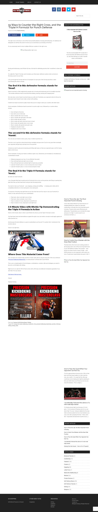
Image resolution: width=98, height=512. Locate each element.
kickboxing (25, 324)
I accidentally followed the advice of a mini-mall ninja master (77, 403)
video (17, 325)
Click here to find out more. (15, 274)
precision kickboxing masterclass (44, 324)
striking (9, 325)
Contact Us (74, 502)
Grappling (66, 467)
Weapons (66, 489)
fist (18, 324)
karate (20, 324)
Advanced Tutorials (69, 456)
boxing (15, 324)
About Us (74, 498)
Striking (29, 322)
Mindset (66, 475)
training (13, 325)
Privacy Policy (75, 500)
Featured (15, 322)
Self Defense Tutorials (21, 10)
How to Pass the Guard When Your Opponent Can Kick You (75, 369)
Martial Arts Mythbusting (70, 472)
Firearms (66, 464)
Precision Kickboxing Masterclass (17, 259)
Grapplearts (32, 502)
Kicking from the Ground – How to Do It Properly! (76, 446)
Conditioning (67, 458)
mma (35, 324)
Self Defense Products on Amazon (16, 502)
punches (54, 324)
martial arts (30, 324)
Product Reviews (68, 478)
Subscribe (77, 67)
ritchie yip (58, 324)
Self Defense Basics (22, 322)
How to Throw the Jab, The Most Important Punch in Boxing (75, 200)
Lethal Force (67, 470)
